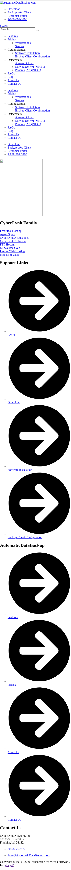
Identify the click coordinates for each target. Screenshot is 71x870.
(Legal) (9, 865)
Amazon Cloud (24, 63)
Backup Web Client (19, 12)
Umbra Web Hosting (12, 251)
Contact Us (14, 83)
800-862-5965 (16, 849)
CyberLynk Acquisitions (14, 237)
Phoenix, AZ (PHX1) (28, 70)
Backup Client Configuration (32, 56)
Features (13, 36)
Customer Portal (17, 15)
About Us (13, 80)
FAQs (11, 73)
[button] (4, 25)
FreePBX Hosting (11, 230)
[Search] (37, 30)
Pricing (12, 39)
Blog (10, 76)
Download (14, 9)
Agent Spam (7, 234)
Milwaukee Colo (10, 247)
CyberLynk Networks (13, 241)
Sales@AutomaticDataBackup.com (29, 855)
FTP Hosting (7, 244)
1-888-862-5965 (17, 19)
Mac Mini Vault (9, 254)
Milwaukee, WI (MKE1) (30, 66)
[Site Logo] (18, 2)
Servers (19, 46)
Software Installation (27, 53)
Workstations (23, 42)
